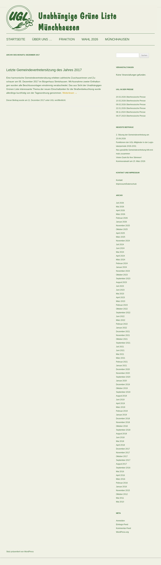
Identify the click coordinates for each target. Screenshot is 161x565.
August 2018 (121, 434)
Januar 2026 (121, 222)
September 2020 (123, 377)
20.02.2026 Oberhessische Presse (131, 97)
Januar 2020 (121, 381)
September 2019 (123, 392)
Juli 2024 (120, 244)
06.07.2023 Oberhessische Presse (131, 116)
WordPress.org (122, 532)
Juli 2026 (120, 203)
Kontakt (119, 180)
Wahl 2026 (90, 39)
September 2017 (123, 460)
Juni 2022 (120, 316)
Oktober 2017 (122, 456)
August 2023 (121, 282)
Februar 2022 (122, 324)
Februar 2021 (122, 362)
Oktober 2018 (122, 426)
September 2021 (123, 343)
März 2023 (120, 301)
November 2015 (123, 490)
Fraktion (67, 39)
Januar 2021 (121, 365)
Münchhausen (117, 39)
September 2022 (123, 313)
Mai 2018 (120, 441)
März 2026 (120, 214)
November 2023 (123, 271)
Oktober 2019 (122, 388)
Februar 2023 (122, 305)
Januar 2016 (121, 487)
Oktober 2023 (122, 275)
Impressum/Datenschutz (126, 184)
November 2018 (123, 422)
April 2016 (120, 475)
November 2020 (123, 373)
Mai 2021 (120, 354)
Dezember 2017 (123, 449)
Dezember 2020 (123, 369)
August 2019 (121, 396)
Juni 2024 (120, 248)
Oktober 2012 (122, 494)
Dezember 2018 (123, 418)
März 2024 (120, 260)
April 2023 (120, 297)
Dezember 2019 (123, 384)
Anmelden (120, 521)
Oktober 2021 (122, 339)
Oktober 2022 (122, 309)
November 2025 (123, 225)
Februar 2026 (122, 218)
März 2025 (120, 237)
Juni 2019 (120, 400)
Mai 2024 (120, 252)
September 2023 (123, 278)
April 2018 (120, 445)
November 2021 (123, 335)
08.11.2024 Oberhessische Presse (130, 112)
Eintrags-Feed (122, 524)
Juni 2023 (120, 290)
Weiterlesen (69, 93)
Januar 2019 (121, 415)
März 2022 (120, 320)
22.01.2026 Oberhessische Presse (131, 108)
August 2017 (121, 464)
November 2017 (123, 452)
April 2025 (120, 233)
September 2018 (123, 430)
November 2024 (123, 241)
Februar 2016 (122, 483)
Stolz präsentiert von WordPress (20, 551)
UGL (52, 100)
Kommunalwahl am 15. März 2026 (130, 161)
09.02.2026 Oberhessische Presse (131, 104)
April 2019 (120, 403)
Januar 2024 (121, 267)
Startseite (15, 39)
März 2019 (120, 407)
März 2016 (120, 479)
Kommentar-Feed (123, 528)
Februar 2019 (122, 411)
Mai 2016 (120, 471)
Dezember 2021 (123, 331)
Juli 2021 (120, 347)
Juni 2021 (120, 350)
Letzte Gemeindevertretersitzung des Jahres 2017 (44, 70)
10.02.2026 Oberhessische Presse (131, 101)
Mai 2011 (120, 498)
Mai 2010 (120, 502)
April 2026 (120, 210)
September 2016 (123, 468)
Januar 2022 (121, 328)
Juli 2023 (120, 286)
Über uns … (42, 39)
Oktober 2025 (122, 229)
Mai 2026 (120, 207)
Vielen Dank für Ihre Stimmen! (129, 157)
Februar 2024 (122, 263)
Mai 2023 (120, 294)
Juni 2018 (120, 437)
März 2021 (120, 358)
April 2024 (120, 256)
